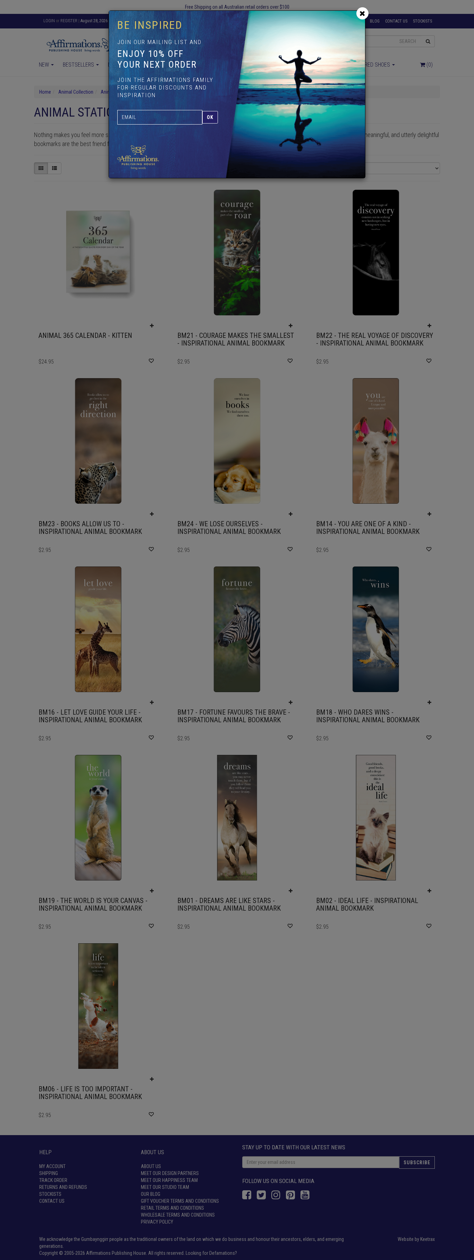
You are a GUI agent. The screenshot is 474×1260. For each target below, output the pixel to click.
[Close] (362, 13)
